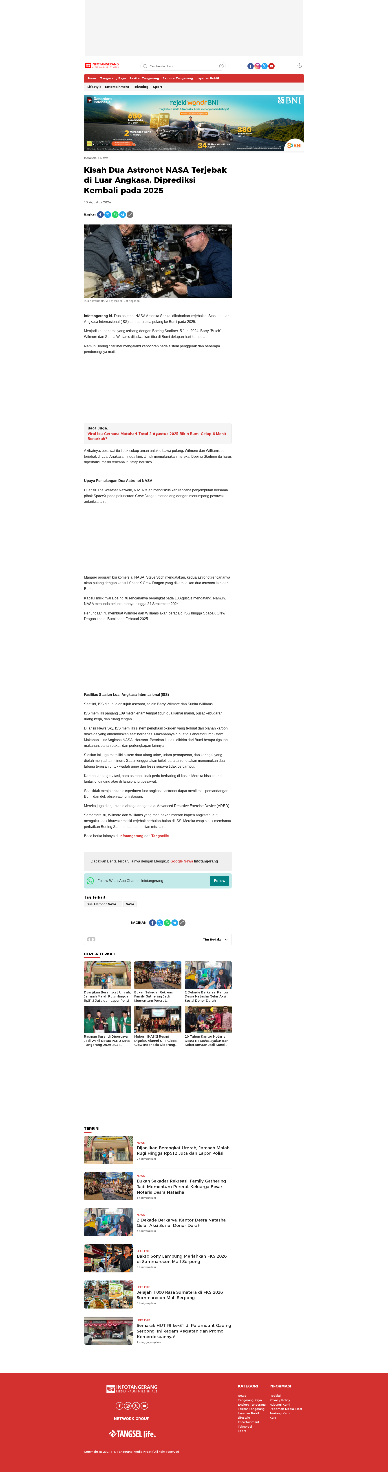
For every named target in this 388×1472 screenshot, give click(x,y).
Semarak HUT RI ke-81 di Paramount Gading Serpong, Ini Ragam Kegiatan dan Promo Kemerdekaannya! (184, 1331)
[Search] (221, 66)
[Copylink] (130, 214)
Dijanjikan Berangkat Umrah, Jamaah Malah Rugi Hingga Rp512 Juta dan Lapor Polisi (107, 996)
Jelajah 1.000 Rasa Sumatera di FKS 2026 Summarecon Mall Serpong (180, 1295)
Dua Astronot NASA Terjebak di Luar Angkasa (104, 904)
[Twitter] (107, 214)
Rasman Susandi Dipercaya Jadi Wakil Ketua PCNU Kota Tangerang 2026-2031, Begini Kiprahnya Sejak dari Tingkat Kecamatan (107, 1045)
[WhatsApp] (115, 214)
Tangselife (160, 836)
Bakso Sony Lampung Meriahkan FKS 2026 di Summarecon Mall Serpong (182, 1259)
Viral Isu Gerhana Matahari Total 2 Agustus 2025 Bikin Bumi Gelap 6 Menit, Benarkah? (157, 436)
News (104, 158)
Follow (219, 881)
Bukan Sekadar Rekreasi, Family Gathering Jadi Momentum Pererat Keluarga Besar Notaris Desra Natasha (154, 1001)
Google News (181, 861)
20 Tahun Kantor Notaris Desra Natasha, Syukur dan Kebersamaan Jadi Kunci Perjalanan (206, 1043)
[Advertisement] (194, 31)
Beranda (90, 158)
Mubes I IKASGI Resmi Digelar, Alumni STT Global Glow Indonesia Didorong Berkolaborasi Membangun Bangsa (156, 1045)
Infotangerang (131, 836)
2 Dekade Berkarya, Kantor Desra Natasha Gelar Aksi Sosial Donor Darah (206, 996)
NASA (130, 904)
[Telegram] (122, 214)
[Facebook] (100, 214)
